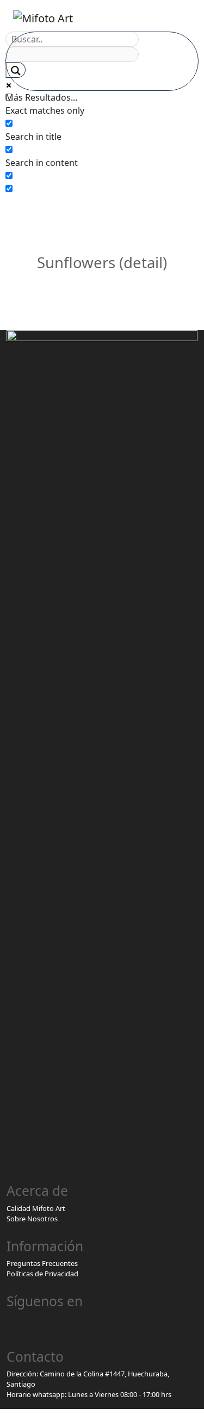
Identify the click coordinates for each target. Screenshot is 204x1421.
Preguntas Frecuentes (42, 1263)
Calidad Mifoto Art (36, 1208)
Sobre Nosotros (32, 1219)
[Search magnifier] (15, 70)
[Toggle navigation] (178, 18)
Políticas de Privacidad (42, 1273)
